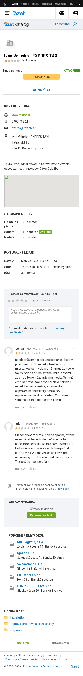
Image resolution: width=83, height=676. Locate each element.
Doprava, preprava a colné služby (32, 624)
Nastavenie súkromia (54, 659)
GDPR (48, 655)
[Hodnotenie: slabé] (23, 353)
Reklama (21, 655)
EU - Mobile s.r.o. (29, 575)
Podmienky (35, 655)
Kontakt (35, 659)
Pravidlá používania (16, 659)
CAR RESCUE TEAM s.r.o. (34, 586)
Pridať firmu (22, 642)
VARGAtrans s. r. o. (30, 564)
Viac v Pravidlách (59, 488)
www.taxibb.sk (21, 115)
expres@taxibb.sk (24, 128)
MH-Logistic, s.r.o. (30, 542)
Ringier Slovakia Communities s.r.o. (44, 666)
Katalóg (8, 655)
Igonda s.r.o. (26, 553)
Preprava (16, 630)
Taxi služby (17, 617)
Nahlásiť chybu (60, 642)
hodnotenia (28, 60)
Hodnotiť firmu (41, 76)
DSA (56, 655)
